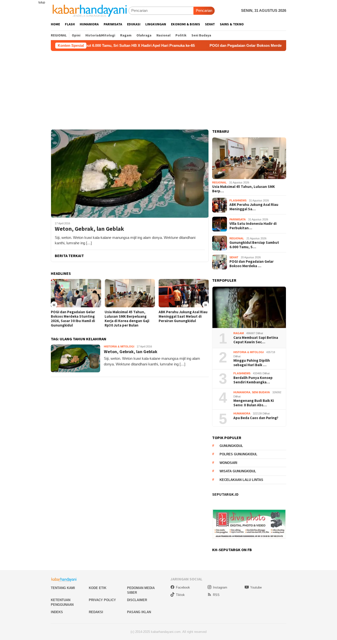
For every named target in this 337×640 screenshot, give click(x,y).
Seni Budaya (261, 392)
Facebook (183, 587)
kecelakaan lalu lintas (241, 480)
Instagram (220, 587)
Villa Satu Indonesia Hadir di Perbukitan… (253, 226)
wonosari (228, 463)
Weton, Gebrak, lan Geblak (89, 228)
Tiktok (180, 595)
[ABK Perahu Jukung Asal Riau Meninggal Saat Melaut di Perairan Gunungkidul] (184, 293)
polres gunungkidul (238, 454)
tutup (41, 2)
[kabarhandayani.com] (90, 10)
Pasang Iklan (139, 612)
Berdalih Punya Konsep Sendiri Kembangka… (253, 380)
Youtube (256, 587)
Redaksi (96, 612)
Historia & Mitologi (119, 346)
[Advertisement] (168, 87)
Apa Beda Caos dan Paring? (255, 418)
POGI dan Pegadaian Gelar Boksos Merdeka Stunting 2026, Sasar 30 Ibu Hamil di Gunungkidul (73, 319)
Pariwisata (237, 219)
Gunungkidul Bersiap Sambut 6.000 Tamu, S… (254, 245)
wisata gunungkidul (238, 471)
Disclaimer (137, 600)
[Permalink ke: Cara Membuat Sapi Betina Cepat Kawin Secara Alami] (249, 307)
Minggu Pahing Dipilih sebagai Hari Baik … (251, 363)
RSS (216, 595)
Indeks (57, 612)
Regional (219, 182)
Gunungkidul (231, 446)
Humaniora (241, 392)
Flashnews (237, 200)
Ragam (238, 333)
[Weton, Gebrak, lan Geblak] (130, 173)
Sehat (233, 257)
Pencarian (204, 10)
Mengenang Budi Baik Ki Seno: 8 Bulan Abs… (253, 403)
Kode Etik (97, 588)
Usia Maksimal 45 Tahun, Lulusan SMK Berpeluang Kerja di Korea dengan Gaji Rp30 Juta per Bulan (127, 319)
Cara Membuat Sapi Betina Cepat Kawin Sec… (255, 340)
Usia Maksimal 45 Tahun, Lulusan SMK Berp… (243, 189)
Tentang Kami (63, 588)
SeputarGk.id (225, 494)
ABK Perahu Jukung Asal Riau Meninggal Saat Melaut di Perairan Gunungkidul (183, 316)
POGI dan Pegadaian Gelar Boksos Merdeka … (251, 264)
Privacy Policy (102, 600)
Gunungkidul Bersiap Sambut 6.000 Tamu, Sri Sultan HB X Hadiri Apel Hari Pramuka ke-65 (95, 45)
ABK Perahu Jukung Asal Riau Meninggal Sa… (253, 207)
